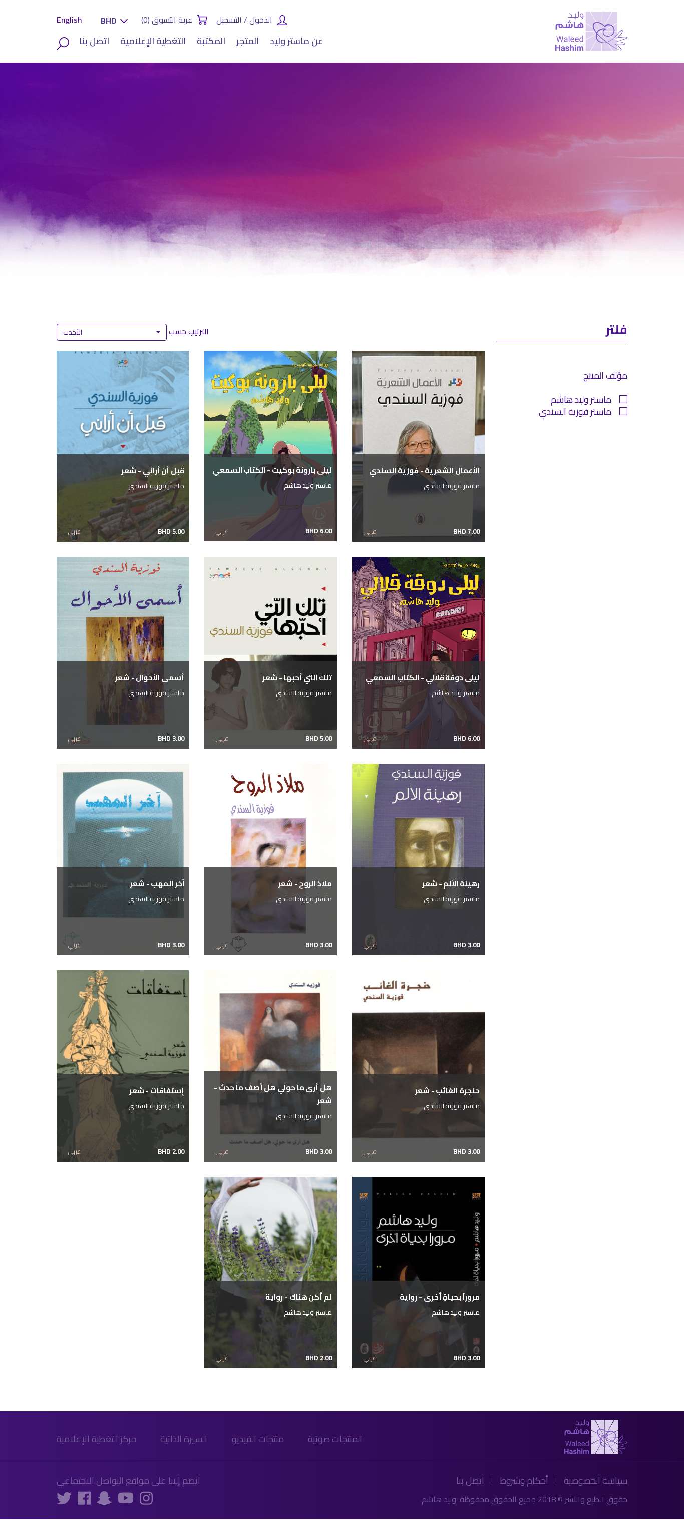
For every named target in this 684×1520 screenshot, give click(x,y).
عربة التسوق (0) (166, 19)
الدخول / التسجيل (244, 19)
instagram (146, 1498)
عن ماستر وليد (296, 41)
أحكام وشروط (524, 1480)
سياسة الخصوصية (595, 1480)
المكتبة (211, 41)
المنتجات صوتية (335, 1439)
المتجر (247, 41)
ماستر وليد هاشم (581, 401)
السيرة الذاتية (183, 1439)
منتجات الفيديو (258, 1439)
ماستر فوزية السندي (575, 413)
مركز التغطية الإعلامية (96, 1439)
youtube (126, 1497)
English (69, 19)
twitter (64, 1498)
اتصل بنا (94, 41)
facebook (84, 1498)
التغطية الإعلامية (153, 41)
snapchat (104, 1498)
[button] (111, 21)
